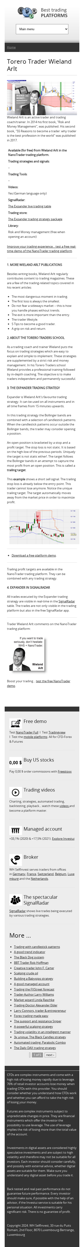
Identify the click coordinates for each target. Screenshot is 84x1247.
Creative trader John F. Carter (34, 968)
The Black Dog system (29, 957)
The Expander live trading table (29, 206)
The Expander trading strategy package (35, 219)
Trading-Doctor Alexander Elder (35, 1005)
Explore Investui (63, 838)
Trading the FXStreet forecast (34, 989)
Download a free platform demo (34, 555)
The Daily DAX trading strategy (35, 1048)
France (31, 874)
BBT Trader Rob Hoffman (31, 963)
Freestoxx (65, 771)
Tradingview (57, 732)
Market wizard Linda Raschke (34, 1000)
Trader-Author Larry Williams (34, 994)
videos (64, 806)
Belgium (60, 874)
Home (11, 47)
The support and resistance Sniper (37, 1021)
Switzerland (46, 874)
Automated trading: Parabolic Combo (40, 1042)
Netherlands (39, 879)
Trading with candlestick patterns (37, 947)
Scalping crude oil (26, 973)
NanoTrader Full (27, 732)
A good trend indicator (29, 952)
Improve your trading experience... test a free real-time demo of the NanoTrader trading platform (41, 248)
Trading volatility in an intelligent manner (42, 1032)
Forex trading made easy (31, 1016)
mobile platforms (35, 737)
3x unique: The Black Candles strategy (40, 1037)
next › (50, 1055)
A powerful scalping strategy (33, 1026)
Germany (19, 874)
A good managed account (31, 984)
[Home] (42, 13)
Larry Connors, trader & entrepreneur (40, 1011)
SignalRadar (67, 601)
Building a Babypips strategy (33, 978)
